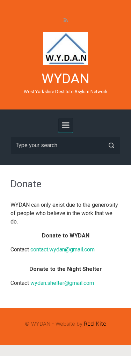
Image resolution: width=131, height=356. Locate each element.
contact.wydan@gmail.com (62, 249)
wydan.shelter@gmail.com (62, 283)
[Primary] (65, 125)
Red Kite (95, 323)
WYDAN (65, 79)
